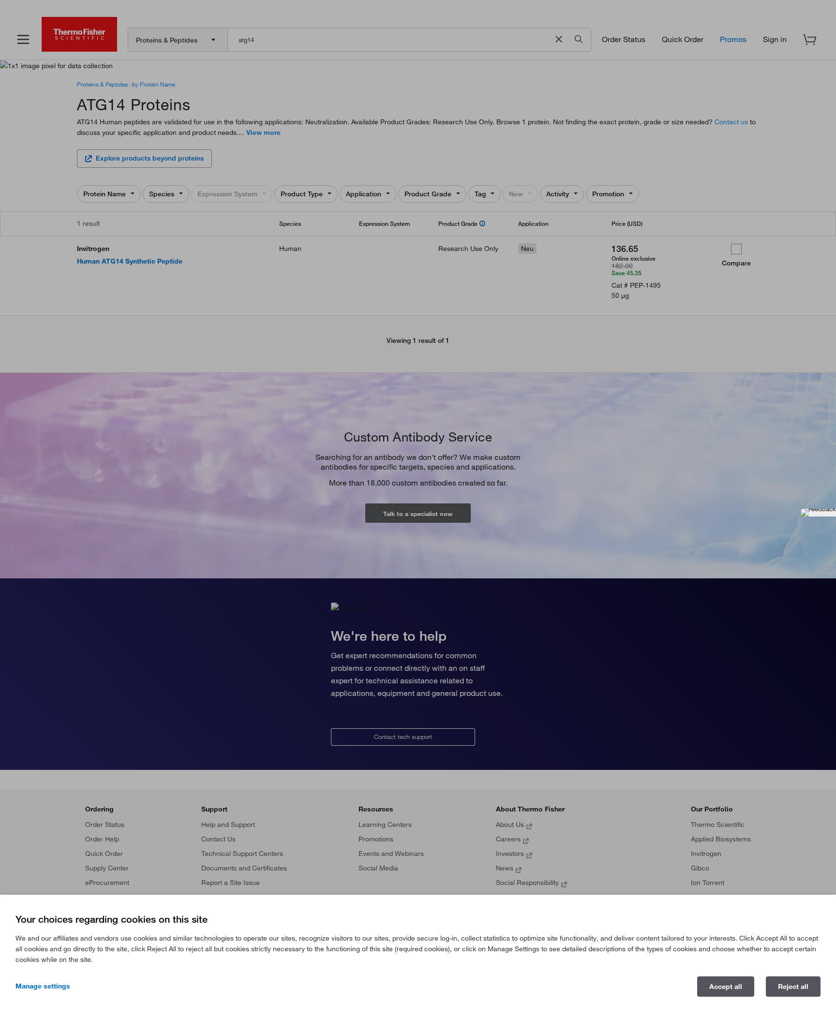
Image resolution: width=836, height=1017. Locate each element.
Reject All (793, 986)
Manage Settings (42, 986)
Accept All (725, 986)
